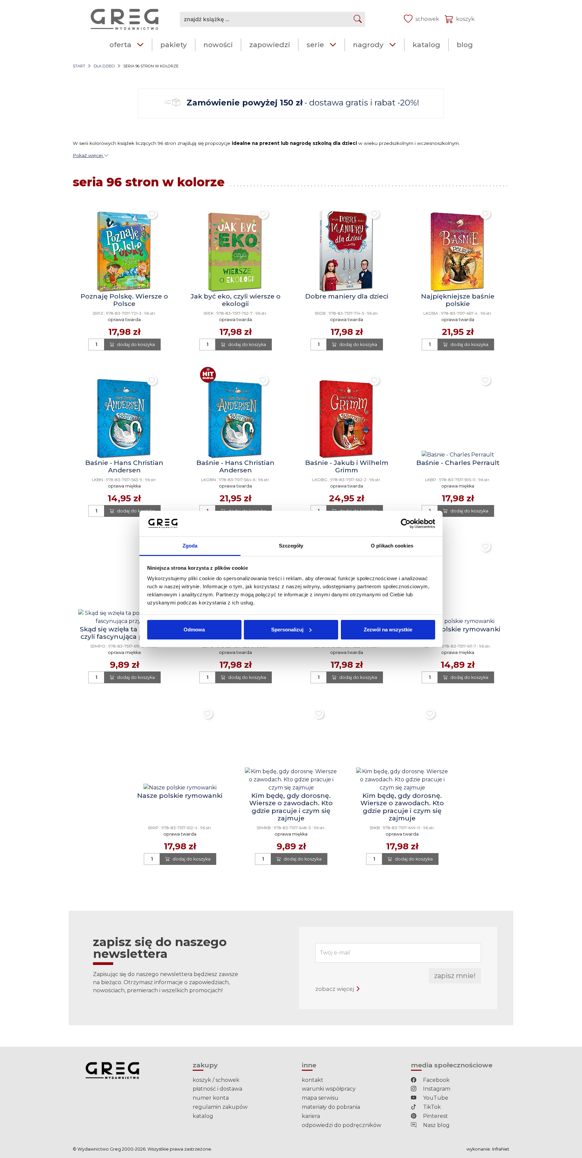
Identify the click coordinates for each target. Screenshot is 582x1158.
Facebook (436, 1080)
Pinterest (435, 1116)
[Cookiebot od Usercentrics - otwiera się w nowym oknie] (405, 524)
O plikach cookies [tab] (392, 546)
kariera (311, 1116)
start (79, 66)
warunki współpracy (329, 1089)
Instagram (436, 1089)
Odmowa (194, 629)
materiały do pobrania (331, 1107)
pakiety (173, 44)
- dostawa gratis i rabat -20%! (303, 102)
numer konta (211, 1098)
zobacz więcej (335, 988)
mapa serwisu (320, 1098)
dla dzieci (104, 66)
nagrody (368, 44)
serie (315, 44)
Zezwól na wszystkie (388, 629)
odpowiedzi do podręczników (341, 1125)
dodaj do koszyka (136, 344)
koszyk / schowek (216, 1080)
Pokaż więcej (88, 155)
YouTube (435, 1098)
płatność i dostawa (217, 1089)
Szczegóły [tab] (291, 546)
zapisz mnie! (455, 976)
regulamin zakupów (220, 1107)
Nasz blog (436, 1125)
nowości (218, 44)
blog (465, 44)
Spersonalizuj (287, 629)
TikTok (431, 1107)
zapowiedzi (269, 44)
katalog (426, 44)
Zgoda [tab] (190, 546)
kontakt (312, 1080)
